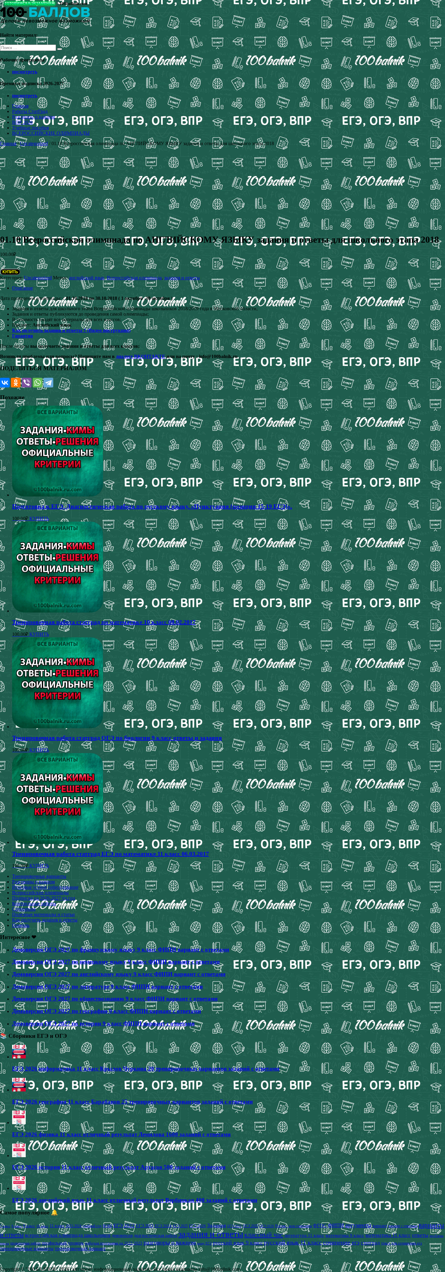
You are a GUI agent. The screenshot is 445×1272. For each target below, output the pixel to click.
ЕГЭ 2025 (180, 1226)
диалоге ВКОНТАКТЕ (140, 356)
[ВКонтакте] (5, 382)
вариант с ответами (402, 1226)
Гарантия (22, 335)
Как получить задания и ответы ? (49, 330)
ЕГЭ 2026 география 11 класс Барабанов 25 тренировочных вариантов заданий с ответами (132, 1101)
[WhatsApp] (37, 382)
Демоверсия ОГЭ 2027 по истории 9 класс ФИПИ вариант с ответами (103, 1023)
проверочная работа (25, 1243)
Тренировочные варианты (39, 876)
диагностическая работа (155, 1235)
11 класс (57, 1226)
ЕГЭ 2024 (163, 1226)
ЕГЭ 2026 (197, 1226)
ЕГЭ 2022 (124, 1225)
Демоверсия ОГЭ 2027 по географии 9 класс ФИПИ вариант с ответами (106, 1011)
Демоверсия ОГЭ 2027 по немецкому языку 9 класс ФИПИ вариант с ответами (116, 961)
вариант (380, 1226)
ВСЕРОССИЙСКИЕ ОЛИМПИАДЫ (51, 133)
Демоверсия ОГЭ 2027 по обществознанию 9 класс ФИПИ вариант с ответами (115, 998)
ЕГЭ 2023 (144, 1225)
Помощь (20, 925)
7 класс (5, 1226)
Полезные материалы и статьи (43, 914)
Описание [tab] (22, 288)
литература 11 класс (304, 1235)
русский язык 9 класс (238, 1243)
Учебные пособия (30, 127)
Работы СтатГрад (30, 111)
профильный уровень (63, 1242)
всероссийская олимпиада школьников (67, 1235)
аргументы (358, 1225)
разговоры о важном (169, 1242)
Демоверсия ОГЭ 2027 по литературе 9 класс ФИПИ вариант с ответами (107, 986)
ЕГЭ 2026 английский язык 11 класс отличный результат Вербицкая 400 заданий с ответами (134, 1200)
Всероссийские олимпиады (40, 892)
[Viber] (26, 382)
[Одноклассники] (16, 382)
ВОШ (107, 1226)
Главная (20, 105)
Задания (216, 1225)
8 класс (17, 1226)
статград (370, 1243)
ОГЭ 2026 (266, 1226)
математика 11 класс (388, 1235)
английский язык (86, 277)
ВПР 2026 (22, 122)
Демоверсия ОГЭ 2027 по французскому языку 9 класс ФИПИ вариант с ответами (120, 949)
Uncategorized (34, 143)
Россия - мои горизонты (293, 1226)
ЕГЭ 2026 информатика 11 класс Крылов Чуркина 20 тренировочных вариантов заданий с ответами (145, 1068)
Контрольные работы (34, 903)
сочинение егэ (341, 1242)
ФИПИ (336, 1225)
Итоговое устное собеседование (45, 887)
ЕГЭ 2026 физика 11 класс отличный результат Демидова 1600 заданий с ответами (121, 1134)
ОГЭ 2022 (234, 1226)
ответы (420, 1235)
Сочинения (23, 909)
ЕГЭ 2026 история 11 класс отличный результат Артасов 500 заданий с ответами (119, 1167)
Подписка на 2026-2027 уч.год (43, 898)
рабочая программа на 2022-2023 (113, 1243)
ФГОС (320, 1225)
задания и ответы (182, 277)
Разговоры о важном (33, 116)
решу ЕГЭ (204, 1243)
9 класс (29, 1226)
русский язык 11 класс (293, 1242)
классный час (263, 1234)
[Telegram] (48, 382)
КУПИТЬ (10, 272)
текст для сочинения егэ (401, 1243)
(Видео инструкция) (108, 330)
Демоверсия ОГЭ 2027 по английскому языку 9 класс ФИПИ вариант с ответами (119, 974)
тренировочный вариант (80, 1248)
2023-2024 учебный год (83, 1226)
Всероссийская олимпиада (134, 277)
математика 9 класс (344, 1235)
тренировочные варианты (27, 1248)
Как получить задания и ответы (44, 919)
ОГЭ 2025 (250, 1226)
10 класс (42, 1226)
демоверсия (122, 1235)
